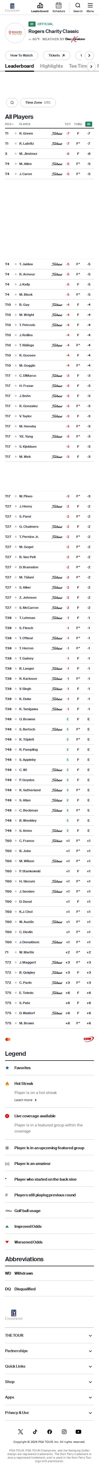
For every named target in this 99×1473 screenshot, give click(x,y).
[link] (12, 7)
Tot (68, 124)
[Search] (12, 103)
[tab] (19, 67)
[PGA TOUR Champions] (13, 1315)
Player (24, 124)
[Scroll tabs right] (89, 55)
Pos (8, 124)
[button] (46, 39)
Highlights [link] (51, 66)
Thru (78, 124)
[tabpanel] (49, 684)
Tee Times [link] (80, 66)
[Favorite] (15, 134)
